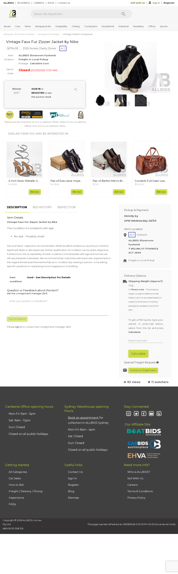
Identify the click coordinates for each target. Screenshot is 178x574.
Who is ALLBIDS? (138, 472)
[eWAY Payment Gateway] (31, 114)
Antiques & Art (43, 26)
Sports (163, 26)
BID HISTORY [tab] (42, 207)
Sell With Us (135, 478)
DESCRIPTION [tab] (17, 207)
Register (169, 2)
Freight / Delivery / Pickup (26, 491)
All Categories (18, 472)
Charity (76, 26)
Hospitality (61, 26)
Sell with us (138, 2)
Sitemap (73, 497)
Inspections (16, 497)
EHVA (51, 2)
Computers (90, 26)
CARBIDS (39, 2)
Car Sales (15, 478)
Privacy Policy (136, 497)
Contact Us (75, 472)
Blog (71, 491)
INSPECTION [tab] (66, 207)
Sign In (156, 2)
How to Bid (16, 484)
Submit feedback (17, 319)
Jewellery (138, 26)
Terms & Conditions (140, 491)
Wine (28, 26)
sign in (18, 326)
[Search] (123, 14)
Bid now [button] (35, 191)
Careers (132, 484)
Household (108, 26)
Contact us (64, 2)
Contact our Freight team (143, 370)
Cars (17, 26)
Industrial (124, 26)
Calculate (138, 353)
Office (151, 26)
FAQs (12, 504)
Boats (7, 26)
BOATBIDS (24, 2)
